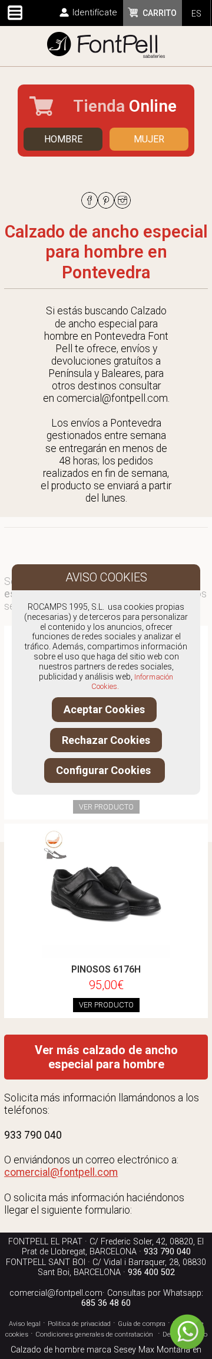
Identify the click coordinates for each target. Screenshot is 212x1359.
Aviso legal (25, 1324)
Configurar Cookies (104, 770)
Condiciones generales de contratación (94, 1334)
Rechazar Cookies (106, 740)
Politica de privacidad (79, 1324)
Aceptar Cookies (104, 709)
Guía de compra (141, 1324)
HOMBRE (63, 139)
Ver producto (106, 806)
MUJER (149, 139)
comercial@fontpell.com (55, 1293)
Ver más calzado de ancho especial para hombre (106, 1057)
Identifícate (94, 12)
